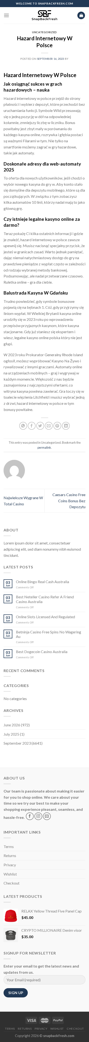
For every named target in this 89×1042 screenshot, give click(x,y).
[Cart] (81, 15)
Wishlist (10, 874)
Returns (10, 855)
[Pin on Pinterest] (57, 426)
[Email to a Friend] (49, 426)
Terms (9, 846)
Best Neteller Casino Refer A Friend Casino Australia (45, 599)
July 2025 (11, 734)
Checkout (11, 883)
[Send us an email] (47, 816)
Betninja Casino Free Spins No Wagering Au (48, 634)
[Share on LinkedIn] (66, 426)
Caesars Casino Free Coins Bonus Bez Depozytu (68, 500)
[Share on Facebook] (32, 426)
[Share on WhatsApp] (23, 426)
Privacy (10, 864)
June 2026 (12, 725)
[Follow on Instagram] (38, 816)
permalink (44, 447)
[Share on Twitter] (40, 426)
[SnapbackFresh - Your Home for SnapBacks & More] (44, 15)
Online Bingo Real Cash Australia (42, 581)
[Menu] (6, 15)
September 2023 (17, 743)
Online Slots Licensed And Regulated (45, 616)
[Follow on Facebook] (30, 816)
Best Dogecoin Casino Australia (41, 651)
